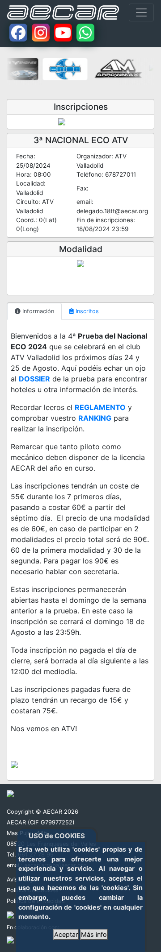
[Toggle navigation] (141, 12)
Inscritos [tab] (86, 311)
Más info (94, 934)
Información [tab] (37, 311)
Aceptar (66, 934)
